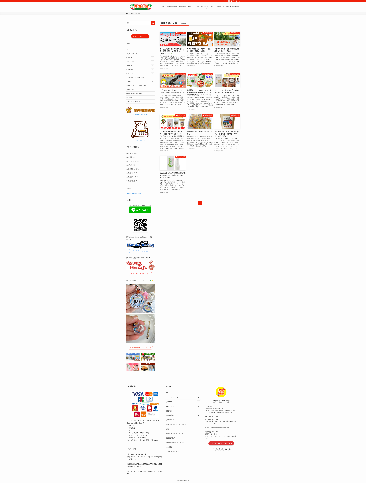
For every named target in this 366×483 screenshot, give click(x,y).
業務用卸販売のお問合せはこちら (140, 114)
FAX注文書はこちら (140, 140)
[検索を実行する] (153, 23)
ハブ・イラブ (130, 61)
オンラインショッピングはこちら (221, 443)
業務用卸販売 (130, 89)
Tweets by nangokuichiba (133, 193)
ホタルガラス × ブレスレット (135, 77)
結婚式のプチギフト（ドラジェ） (136, 85)
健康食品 (129, 65)
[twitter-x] (226, 1)
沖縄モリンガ (133, 177)
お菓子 (128, 81)
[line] (234, 1)
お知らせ (132, 153)
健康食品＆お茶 (134, 169)
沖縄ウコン (129, 57)
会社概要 (129, 97)
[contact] (236, 1)
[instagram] (229, 1)
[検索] (239, 1)
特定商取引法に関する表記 (134, 93)
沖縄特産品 (129, 69)
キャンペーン (133, 161)
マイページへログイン (133, 101)
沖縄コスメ (129, 73)
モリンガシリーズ (131, 54)
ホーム (128, 50)
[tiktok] (231, 1)
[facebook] (224, 1)
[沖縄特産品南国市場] (140, 7)
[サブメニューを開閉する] (152, 54)
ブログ (131, 165)
